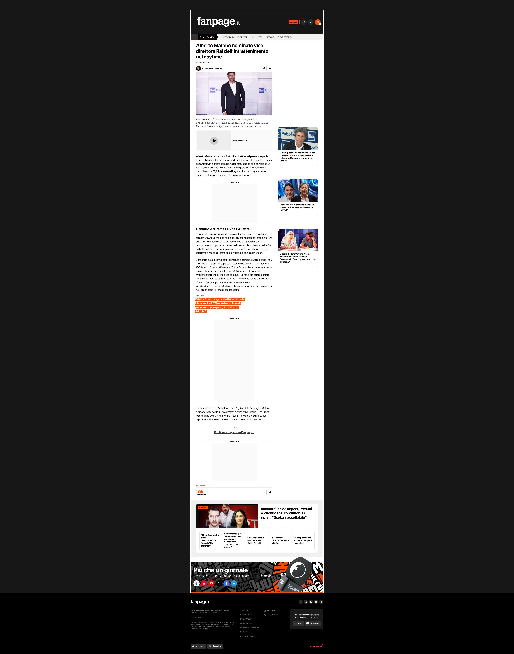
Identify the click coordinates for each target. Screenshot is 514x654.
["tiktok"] (196, 583)
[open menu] (194, 37)
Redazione (244, 632)
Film (253, 37)
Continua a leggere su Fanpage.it (234, 432)
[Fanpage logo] (215, 22)
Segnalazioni (245, 615)
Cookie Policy (246, 623)
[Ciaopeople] (316, 647)
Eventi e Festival (285, 37)
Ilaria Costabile (215, 68)
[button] (270, 68)
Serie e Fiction (243, 37)
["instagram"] (204, 583)
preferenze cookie (248, 636)
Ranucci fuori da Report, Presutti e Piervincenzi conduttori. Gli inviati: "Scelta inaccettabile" (286, 513)
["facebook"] (226, 583)
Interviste (270, 37)
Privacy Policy (246, 619)
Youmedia (244, 610)
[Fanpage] (200, 602)
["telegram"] (234, 583)
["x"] (219, 583)
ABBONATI (293, 22)
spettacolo (207, 36)
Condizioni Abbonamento (250, 628)
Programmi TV (228, 37)
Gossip (261, 37)
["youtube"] (211, 583)
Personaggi (200, 485)
